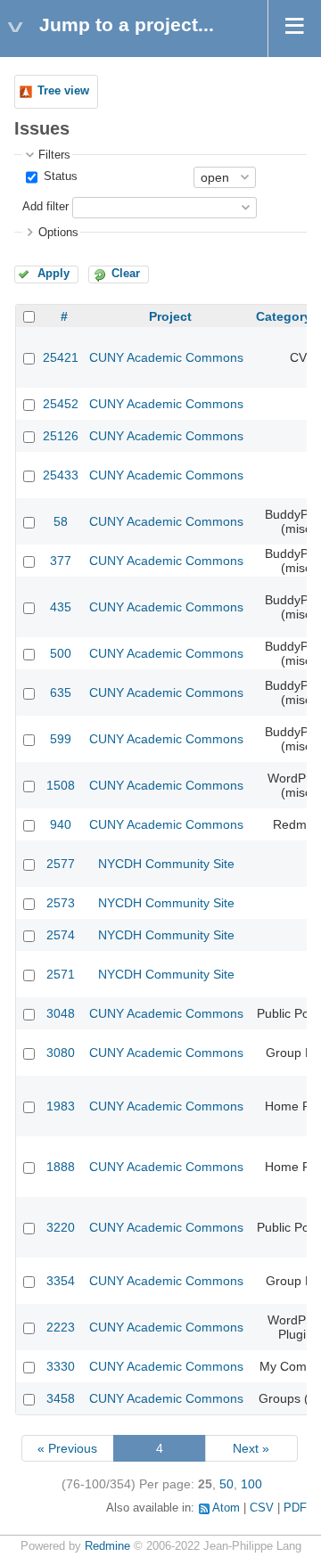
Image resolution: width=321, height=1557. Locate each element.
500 (60, 653)
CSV (262, 1508)
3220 (60, 1227)
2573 (60, 903)
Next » (251, 1448)
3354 (60, 1281)
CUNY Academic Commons (166, 357)
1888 (60, 1167)
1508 (60, 785)
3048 (60, 1013)
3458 (60, 1398)
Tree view (63, 91)
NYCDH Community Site (166, 863)
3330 (60, 1366)
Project (170, 316)
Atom (226, 1508)
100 (251, 1484)
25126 (60, 436)
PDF (295, 1508)
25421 (60, 357)
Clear (125, 273)
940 (60, 824)
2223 (60, 1327)
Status (59, 176)
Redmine (107, 1546)
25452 (60, 404)
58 (61, 521)
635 (60, 692)
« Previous (67, 1448)
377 (60, 560)
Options (58, 232)
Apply (53, 273)
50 (226, 1484)
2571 (60, 974)
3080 (60, 1052)
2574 (60, 935)
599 (60, 739)
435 (60, 607)
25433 (60, 475)
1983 (60, 1106)
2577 (60, 863)
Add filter (45, 207)
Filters (54, 155)
